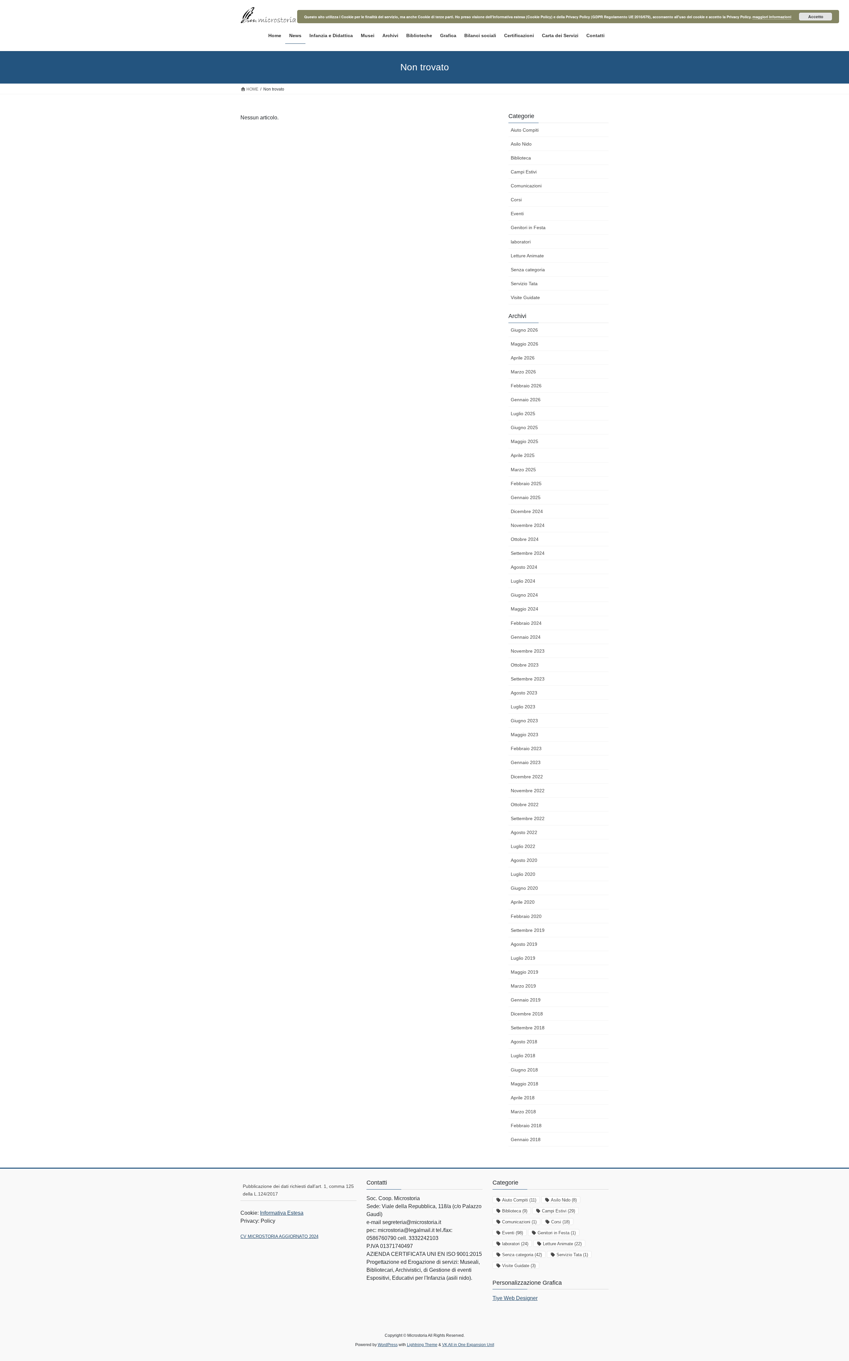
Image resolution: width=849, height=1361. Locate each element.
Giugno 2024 (524, 595)
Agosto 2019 (524, 944)
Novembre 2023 (528, 651)
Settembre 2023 (528, 678)
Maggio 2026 (524, 344)
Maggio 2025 (524, 441)
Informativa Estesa (281, 1213)
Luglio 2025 (523, 413)
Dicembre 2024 (527, 511)
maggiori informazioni (771, 16)
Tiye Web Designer (515, 1298)
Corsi (516, 199)
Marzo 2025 (523, 469)
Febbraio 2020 (526, 916)
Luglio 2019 (523, 958)
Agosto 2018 (524, 1041)
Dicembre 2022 (527, 776)
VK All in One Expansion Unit (468, 1344)
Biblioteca (521, 158)
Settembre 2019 (528, 930)
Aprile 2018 (523, 1097)
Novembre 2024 (528, 525)
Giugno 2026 (524, 330)
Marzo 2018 (523, 1111)
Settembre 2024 (528, 553)
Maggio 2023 (524, 734)
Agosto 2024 (524, 567)
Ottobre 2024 (525, 539)
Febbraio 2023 (526, 748)
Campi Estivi (524, 171)
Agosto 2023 (524, 692)
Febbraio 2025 (526, 483)
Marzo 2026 (523, 371)
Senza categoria (528, 269)
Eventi (517, 213)
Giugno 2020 (524, 888)
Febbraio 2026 (526, 385)
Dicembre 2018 (527, 1013)
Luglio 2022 (523, 846)
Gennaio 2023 (526, 762)
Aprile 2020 (523, 902)
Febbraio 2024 (526, 623)
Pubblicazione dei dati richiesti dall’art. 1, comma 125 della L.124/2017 (298, 1190)
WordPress (388, 1344)
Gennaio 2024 (526, 637)
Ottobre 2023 (525, 665)
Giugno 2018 (524, 1069)
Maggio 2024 (524, 609)
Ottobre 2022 (525, 804)
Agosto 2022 (524, 832)
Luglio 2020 (523, 874)
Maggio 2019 (524, 972)
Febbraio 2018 (526, 1125)
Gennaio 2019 (526, 1000)
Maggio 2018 (524, 1083)
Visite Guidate (525, 297)
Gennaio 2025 (526, 497)
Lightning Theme (422, 1344)
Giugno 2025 (524, 427)
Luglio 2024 (523, 581)
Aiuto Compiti (525, 130)
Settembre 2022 (528, 818)
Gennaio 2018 (526, 1139)
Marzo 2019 (523, 986)
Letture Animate (527, 255)
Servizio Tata (524, 283)
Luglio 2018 (523, 1055)
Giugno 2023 (524, 720)
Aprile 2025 (523, 455)
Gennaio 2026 (526, 399)
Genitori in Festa (528, 227)
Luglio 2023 (523, 706)
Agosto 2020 (524, 860)
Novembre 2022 (528, 790)
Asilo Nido (521, 144)
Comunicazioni (526, 185)
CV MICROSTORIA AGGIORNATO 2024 (279, 1236)
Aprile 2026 (523, 357)
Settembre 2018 (528, 1027)
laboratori (521, 241)
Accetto (815, 17)
